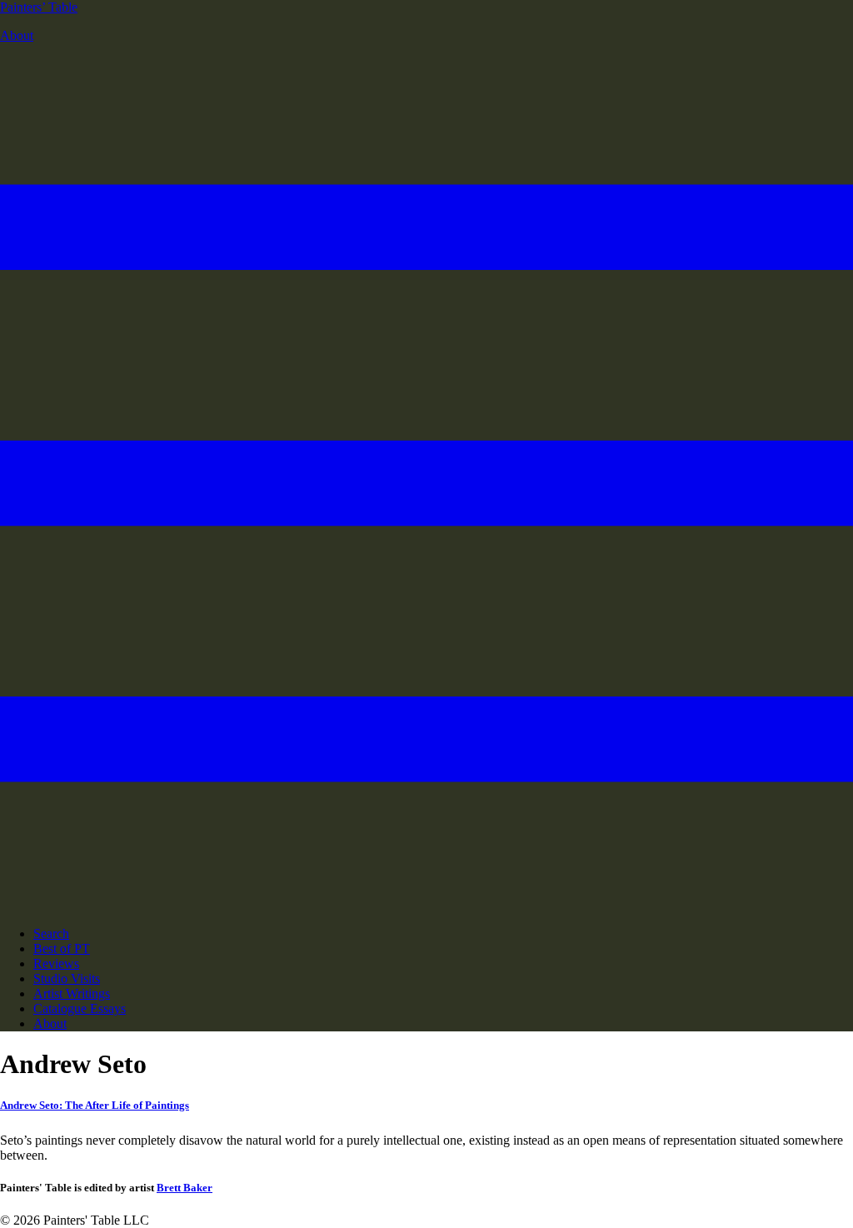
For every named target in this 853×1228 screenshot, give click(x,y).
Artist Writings (71, 993)
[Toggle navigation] (426, 905)
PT (38, 7)
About (16, 35)
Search (51, 933)
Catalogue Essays (79, 1008)
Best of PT (61, 948)
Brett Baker (184, 1187)
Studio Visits (66, 978)
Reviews (56, 963)
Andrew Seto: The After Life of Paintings (94, 1105)
